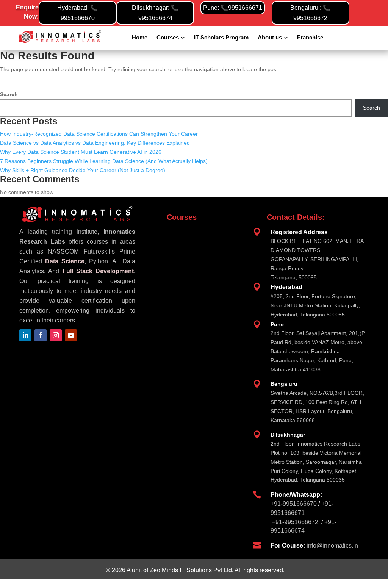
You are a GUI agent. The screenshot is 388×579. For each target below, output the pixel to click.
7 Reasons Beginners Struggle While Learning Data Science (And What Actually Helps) (104, 161)
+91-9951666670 (294, 504)
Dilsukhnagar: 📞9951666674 (155, 13)
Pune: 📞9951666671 (232, 8)
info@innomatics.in (332, 545)
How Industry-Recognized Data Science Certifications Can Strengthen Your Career (99, 134)
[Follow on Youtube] (71, 335)
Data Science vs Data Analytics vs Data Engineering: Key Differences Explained (95, 143)
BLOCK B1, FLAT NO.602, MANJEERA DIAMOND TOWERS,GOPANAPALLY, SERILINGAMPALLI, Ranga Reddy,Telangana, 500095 (317, 259)
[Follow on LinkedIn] (25, 335)
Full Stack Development (98, 271)
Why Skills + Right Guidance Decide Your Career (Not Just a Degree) (82, 170)
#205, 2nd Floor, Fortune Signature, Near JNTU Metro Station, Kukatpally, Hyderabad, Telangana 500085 (315, 305)
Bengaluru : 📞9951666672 (310, 13)
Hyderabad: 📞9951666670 (77, 13)
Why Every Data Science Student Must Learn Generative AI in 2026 (80, 152)
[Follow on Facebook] (40, 335)
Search (9, 94)
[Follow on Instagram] (56, 335)
